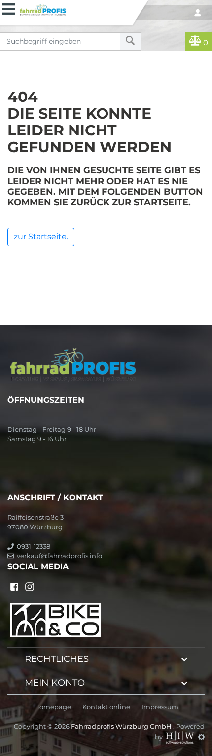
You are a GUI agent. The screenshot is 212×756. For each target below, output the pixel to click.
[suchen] (130, 41)
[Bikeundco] (55, 619)
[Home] (74, 8)
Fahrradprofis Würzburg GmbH (122, 726)
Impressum (159, 707)
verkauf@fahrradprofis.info (58, 555)
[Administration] (201, 737)
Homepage (52, 707)
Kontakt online (106, 707)
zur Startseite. (41, 236)
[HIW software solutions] (180, 737)
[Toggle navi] (8, 8)
